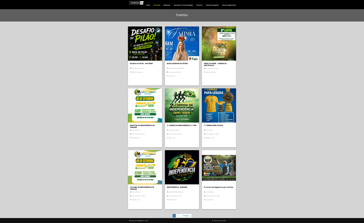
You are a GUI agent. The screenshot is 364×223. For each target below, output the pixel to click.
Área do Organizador (229, 5)
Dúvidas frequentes (212, 5)
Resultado (167, 5)
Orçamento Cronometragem (183, 5)
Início (148, 5)
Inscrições (156, 5)
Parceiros (199, 5)
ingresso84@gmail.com (139, 220)
